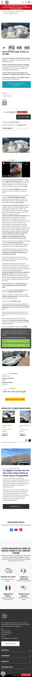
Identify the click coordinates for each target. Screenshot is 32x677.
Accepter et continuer (16, 345)
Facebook (11, 529)
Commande (5, 656)
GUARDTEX (5, 661)
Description (8, 128)
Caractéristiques (23, 128)
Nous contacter (10, 643)
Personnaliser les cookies (16, 341)
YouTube (16, 529)
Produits (5, 650)
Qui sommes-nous (14, 468)
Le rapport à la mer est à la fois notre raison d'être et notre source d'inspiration (16, 473)
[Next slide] (30, 440)
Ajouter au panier (23, 117)
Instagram (20, 529)
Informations (7, 667)
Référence (5, 376)
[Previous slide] (26, 440)
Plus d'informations (7, 337)
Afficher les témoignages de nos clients (16, 84)
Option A (4, 93)
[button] (7, 47)
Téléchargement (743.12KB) (16, 399)
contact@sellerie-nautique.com (9, 638)
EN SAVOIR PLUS (14, 506)
